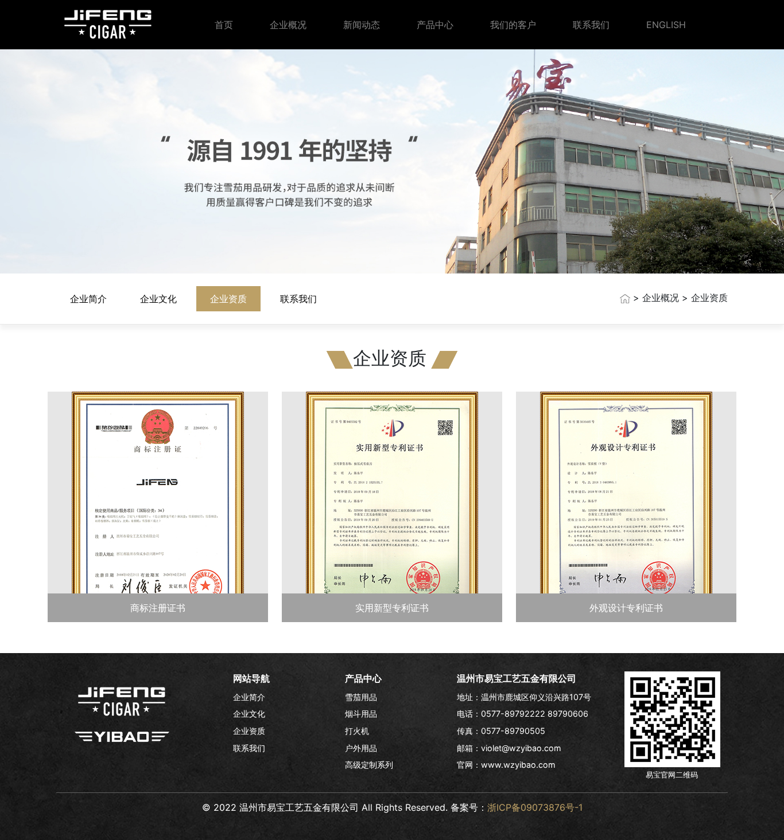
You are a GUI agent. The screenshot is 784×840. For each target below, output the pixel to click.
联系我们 (591, 24)
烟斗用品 (361, 713)
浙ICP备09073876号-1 (535, 807)
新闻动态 (361, 24)
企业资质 (228, 298)
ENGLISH (666, 24)
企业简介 (88, 298)
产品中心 (435, 24)
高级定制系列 (369, 764)
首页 (224, 24)
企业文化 (158, 298)
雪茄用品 (361, 697)
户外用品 (361, 748)
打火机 (357, 731)
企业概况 (288, 24)
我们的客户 (513, 24)
